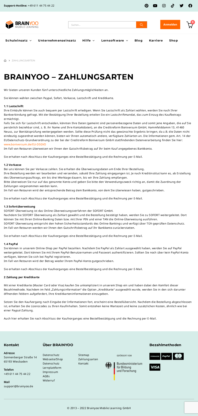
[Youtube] (155, 6)
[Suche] (141, 24)
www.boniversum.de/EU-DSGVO (25, 144)
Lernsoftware (112, 40)
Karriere (156, 40)
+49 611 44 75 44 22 (41, 5)
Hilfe (86, 40)
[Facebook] (190, 6)
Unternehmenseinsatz (57, 40)
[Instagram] (164, 6)
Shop (173, 40)
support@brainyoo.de (18, 386)
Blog (139, 40)
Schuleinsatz (16, 40)
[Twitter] (181, 6)
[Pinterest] (146, 6)
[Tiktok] (173, 6)
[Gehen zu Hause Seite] (5, 60)
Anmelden (170, 24)
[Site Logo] (22, 24)
